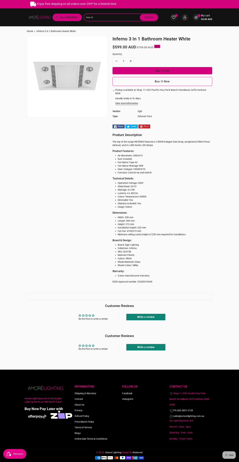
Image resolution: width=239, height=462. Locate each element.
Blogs (78, 433)
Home (30, 31)
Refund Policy (82, 416)
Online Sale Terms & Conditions (91, 438)
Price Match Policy (84, 421)
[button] (202, 17)
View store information (126, 103)
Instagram (127, 399)
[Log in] (184, 17)
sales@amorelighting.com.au (188, 416)
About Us (79, 404)
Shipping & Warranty (85, 393)
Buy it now (162, 81)
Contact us (178, 386)
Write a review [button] (146, 316)
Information (84, 386)
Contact (79, 399)
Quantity (117, 54)
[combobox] (112, 17)
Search (148, 17)
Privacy (78, 410)
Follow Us (130, 386)
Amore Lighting (113, 452)
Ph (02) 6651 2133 (183, 410)
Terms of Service (83, 427)
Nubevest (138, 452)
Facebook (127, 393)
